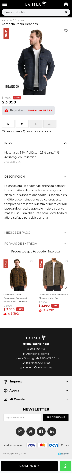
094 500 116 (37, 349)
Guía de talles (14, 131)
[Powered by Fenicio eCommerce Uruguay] (63, 454)
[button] (66, 12)
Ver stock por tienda (39, 131)
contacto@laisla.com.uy (37, 367)
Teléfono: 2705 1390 (38, 362)
